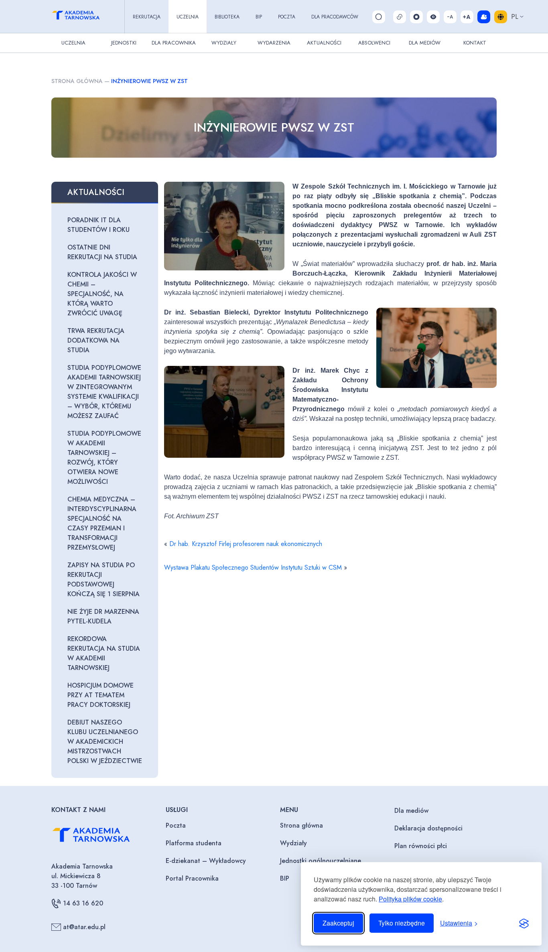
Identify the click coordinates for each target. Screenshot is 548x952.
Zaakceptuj (338, 923)
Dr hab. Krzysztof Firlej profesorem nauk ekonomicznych (245, 543)
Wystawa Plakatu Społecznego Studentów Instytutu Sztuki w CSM (253, 567)
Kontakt (474, 43)
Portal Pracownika (192, 878)
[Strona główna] (83, 16)
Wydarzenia (274, 43)
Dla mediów (411, 810)
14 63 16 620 (83, 903)
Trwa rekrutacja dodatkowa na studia (95, 340)
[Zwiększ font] (467, 16)
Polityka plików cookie (410, 898)
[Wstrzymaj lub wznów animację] (416, 16)
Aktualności (324, 43)
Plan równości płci (420, 846)
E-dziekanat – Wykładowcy (206, 860)
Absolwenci (374, 43)
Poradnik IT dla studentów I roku (98, 224)
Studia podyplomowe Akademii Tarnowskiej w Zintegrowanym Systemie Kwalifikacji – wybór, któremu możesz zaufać (104, 391)
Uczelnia (188, 16)
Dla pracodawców (334, 16)
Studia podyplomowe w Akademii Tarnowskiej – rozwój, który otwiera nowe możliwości (104, 457)
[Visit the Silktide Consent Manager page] (524, 923)
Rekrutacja (146, 16)
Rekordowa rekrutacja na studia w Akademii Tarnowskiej (103, 653)
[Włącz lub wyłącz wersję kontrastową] (433, 16)
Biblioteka (227, 16)
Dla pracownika (174, 43)
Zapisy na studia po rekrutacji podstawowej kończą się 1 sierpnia (103, 579)
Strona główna (77, 81)
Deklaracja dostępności (428, 828)
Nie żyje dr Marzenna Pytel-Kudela (103, 616)
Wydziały (223, 43)
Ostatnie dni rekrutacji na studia (102, 252)
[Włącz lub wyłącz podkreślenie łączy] (399, 16)
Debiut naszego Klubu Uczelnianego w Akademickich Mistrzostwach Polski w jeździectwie (104, 741)
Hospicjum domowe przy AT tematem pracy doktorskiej (100, 695)
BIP (259, 16)
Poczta (286, 16)
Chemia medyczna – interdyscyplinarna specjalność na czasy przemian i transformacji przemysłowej (101, 523)
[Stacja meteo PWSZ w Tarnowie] (483, 16)
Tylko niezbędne (401, 923)
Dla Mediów (424, 43)
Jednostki (123, 43)
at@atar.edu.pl (84, 927)
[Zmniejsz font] (450, 16)
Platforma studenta (193, 843)
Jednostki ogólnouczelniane (320, 860)
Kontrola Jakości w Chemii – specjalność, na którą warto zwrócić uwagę (102, 294)
